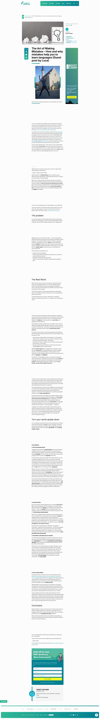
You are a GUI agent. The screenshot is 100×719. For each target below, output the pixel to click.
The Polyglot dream (36, 103)
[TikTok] (75, 714)
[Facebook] (69, 714)
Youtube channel (57, 643)
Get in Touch (51, 714)
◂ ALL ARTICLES (3, 701)
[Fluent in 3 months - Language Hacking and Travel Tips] (25, 3)
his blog (52, 643)
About (38, 714)
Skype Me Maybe (59, 132)
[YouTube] (73, 714)
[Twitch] (77, 714)
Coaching (58, 3)
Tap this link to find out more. (54, 210)
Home (26, 16)
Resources (68, 3)
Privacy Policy (45, 714)
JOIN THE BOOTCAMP (72, 97)
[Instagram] (71, 714)
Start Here (44, 3)
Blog (63, 3)
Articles (29, 16)
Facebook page (46, 141)
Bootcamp (51, 3)
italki (57, 461)
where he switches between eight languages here (46, 129)
